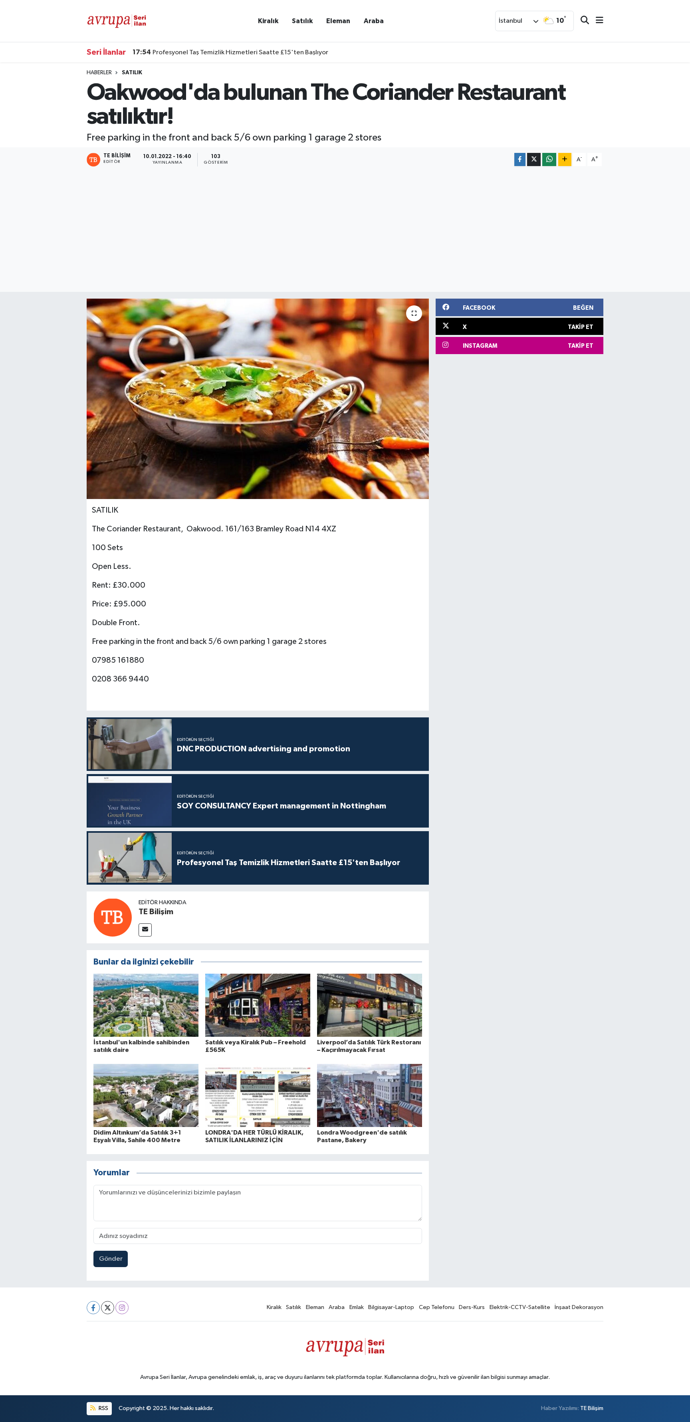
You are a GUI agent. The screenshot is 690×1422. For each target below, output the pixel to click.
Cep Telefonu (436, 1307)
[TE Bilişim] (112, 917)
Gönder (111, 1259)
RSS (102, 1408)
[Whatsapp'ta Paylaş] (549, 159)
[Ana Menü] (596, 21)
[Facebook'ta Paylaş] (519, 159)
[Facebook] (93, 1307)
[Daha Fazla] (564, 159)
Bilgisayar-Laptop (391, 1307)
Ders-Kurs (472, 1307)
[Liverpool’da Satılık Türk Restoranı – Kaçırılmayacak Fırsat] (369, 1005)
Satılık (302, 21)
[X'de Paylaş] (534, 159)
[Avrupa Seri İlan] (117, 20)
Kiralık (268, 21)
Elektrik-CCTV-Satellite (520, 1307)
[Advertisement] (345, 230)
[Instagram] (122, 1307)
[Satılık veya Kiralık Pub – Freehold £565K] (257, 1005)
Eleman (338, 21)
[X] (107, 1307)
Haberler (99, 72)
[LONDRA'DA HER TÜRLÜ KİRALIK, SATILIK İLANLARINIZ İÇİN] (257, 1095)
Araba (374, 21)
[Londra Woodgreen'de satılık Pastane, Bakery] (369, 1095)
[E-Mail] (145, 930)
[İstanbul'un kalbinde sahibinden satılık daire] (145, 1005)
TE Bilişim (156, 912)
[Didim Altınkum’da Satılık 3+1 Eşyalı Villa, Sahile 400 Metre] (145, 1095)
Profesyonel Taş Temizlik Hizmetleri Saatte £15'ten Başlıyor (230, 52)
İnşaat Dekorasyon (579, 1307)
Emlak (356, 1307)
